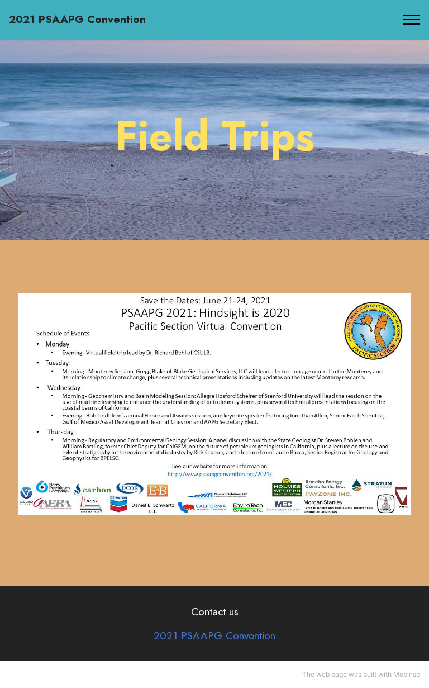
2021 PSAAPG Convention (77, 19)
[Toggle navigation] (411, 19)
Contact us (215, 611)
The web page (324, 674)
